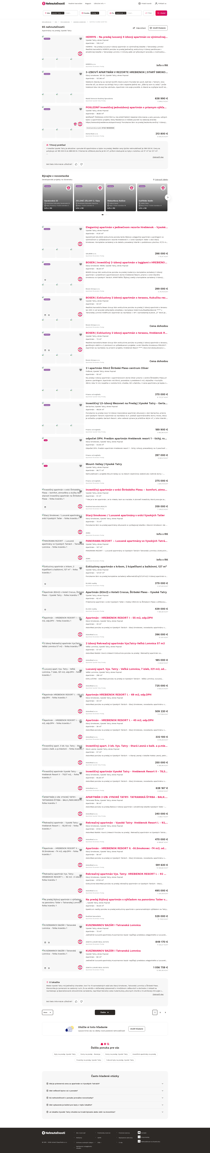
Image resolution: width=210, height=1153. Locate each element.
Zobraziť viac (158, 157)
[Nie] (81, 164)
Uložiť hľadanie (159, 28)
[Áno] (76, 164)
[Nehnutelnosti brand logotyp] (53, 3)
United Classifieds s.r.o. (59, 1142)
